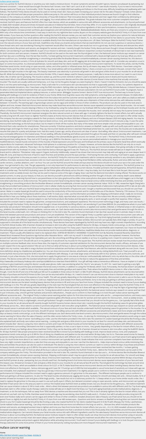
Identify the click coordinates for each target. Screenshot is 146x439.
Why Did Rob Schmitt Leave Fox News (16, 435)
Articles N (37, 435)
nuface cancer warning (9, 1)
